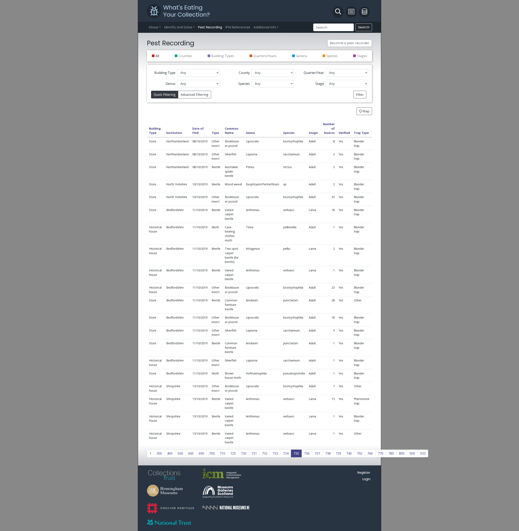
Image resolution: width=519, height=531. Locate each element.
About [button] (153, 27)
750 (359, 453)
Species (332, 56)
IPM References (237, 27)
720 (233, 453)
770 (380, 453)
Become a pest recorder (349, 43)
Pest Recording (210, 27)
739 (338, 453)
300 (159, 453)
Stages (362, 56)
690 (201, 453)
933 (423, 453)
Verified (344, 133)
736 (307, 453)
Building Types (222, 56)
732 (264, 453)
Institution (174, 133)
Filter (360, 94)
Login (366, 479)
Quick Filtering (165, 94)
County (244, 72)
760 (370, 453)
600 (191, 453)
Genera (301, 56)
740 (349, 453)
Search (363, 27)
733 (275, 453)
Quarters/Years (265, 56)
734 (285, 453)
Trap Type (361, 133)
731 (254, 453)
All (157, 56)
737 (317, 453)
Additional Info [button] (264, 27)
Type (215, 133)
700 (212, 453)
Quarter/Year (314, 72)
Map (365, 111)
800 (401, 453)
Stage (319, 83)
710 (222, 453)
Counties (185, 56)
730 (243, 453)
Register (363, 472)
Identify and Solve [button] (178, 27)
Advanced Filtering (194, 94)
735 (296, 453)
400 (170, 453)
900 (412, 453)
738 (328, 453)
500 (180, 453)
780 (391, 453)
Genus (170, 83)
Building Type (164, 72)
